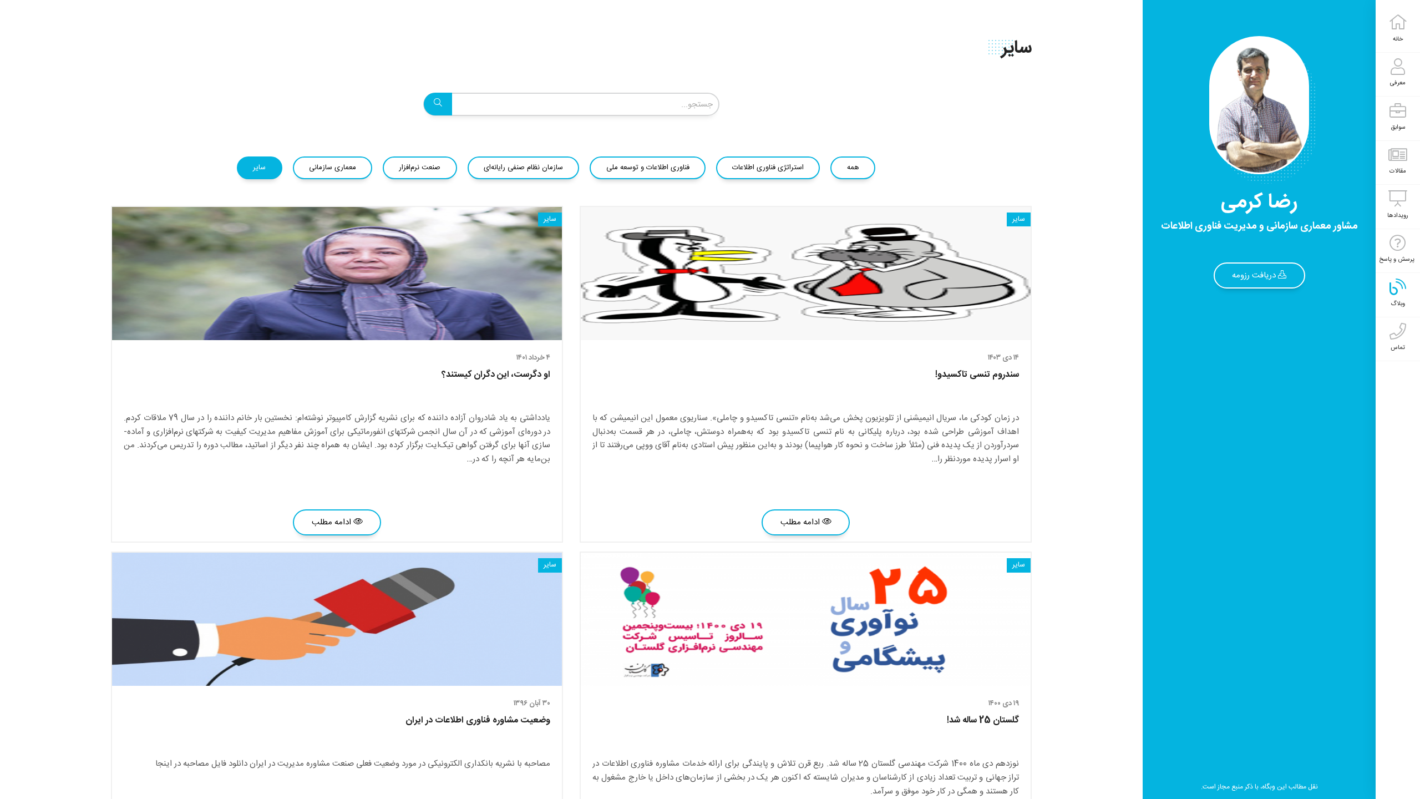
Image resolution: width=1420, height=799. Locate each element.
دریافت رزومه (1255, 275)
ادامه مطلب (801, 522)
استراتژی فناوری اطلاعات (768, 167)
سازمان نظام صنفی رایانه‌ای (523, 167)
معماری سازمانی (332, 167)
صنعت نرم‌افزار (419, 167)
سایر (259, 167)
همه (853, 167)
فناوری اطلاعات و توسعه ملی (647, 167)
